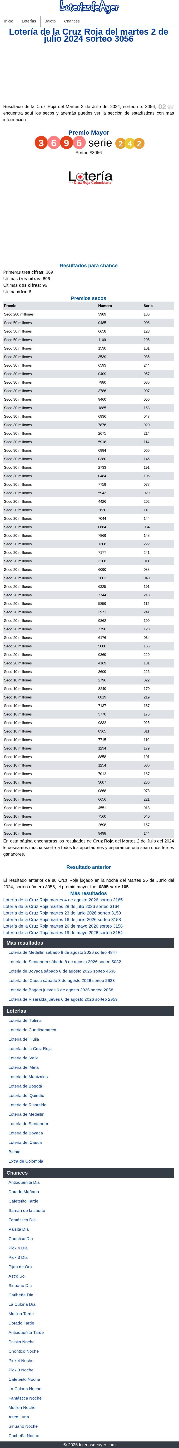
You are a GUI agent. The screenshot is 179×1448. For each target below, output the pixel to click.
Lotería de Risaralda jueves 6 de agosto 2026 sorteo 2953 (63, 999)
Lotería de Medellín (27, 1114)
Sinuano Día (20, 1285)
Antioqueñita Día (24, 1182)
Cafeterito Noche (24, 1379)
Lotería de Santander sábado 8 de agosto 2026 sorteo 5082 (65, 961)
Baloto (50, 21)
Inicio (8, 21)
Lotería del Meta (24, 1067)
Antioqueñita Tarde (26, 1332)
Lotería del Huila (24, 1039)
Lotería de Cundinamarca (32, 1030)
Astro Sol (17, 1276)
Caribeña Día (21, 1295)
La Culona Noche (25, 1388)
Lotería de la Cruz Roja (30, 1048)
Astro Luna (19, 1417)
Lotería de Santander (28, 1123)
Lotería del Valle (24, 1058)
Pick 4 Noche (21, 1360)
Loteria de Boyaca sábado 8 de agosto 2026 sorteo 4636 (62, 971)
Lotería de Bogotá (25, 1086)
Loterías (29, 21)
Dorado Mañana (24, 1191)
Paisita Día (19, 1229)
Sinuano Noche (23, 1426)
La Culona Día (22, 1304)
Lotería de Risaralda (27, 1105)
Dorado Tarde (21, 1323)
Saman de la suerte (27, 1210)
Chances (72, 21)
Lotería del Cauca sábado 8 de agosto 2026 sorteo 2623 (62, 980)
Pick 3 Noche (21, 1370)
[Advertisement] (88, 72)
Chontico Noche (24, 1351)
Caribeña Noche (24, 1435)
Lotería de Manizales (28, 1076)
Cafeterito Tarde (23, 1201)
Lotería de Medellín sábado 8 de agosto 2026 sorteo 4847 (63, 952)
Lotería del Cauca (25, 1142)
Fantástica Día (22, 1220)
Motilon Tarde (21, 1313)
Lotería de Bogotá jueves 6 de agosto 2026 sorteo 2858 (61, 990)
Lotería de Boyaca (26, 1133)
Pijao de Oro (20, 1266)
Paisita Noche (22, 1342)
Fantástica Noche (25, 1398)
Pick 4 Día (18, 1248)
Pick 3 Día (18, 1257)
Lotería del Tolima (25, 1020)
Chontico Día (21, 1238)
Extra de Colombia (26, 1161)
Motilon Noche (22, 1407)
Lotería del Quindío (26, 1095)
